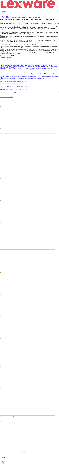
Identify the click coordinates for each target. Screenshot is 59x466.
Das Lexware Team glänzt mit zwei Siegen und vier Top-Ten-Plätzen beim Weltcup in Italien (42, 73)
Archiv (3, 461)
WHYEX (33, 464)
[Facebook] (0, 16)
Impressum (3, 456)
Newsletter (3, 460)
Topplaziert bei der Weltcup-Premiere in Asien (22, 86)
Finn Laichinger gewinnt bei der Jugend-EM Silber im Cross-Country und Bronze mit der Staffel (44, 62)
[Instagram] (6, 16)
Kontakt (3, 455)
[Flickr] (3, 16)
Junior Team (4, 11)
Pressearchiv (9, 57)
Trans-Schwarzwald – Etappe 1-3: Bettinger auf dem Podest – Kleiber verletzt (27, 19)
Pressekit (3, 462)
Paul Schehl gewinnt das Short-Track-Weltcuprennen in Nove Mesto (32, 83)
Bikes (3, 12)
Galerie (3, 13)
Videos (3, 463)
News (6, 57)
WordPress (23, 464)
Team (3, 10)
